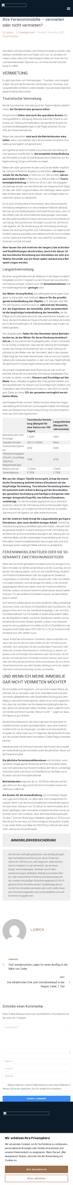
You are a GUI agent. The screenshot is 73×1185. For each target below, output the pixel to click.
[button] (68, 8)
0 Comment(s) (10, 36)
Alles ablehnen (36, 1178)
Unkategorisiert (27, 32)
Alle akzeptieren (36, 1169)
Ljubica (9, 32)
